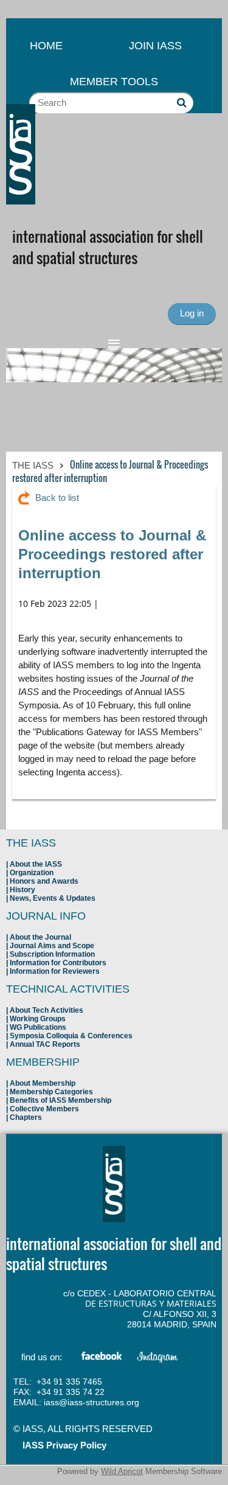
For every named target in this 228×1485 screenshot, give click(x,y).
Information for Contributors (58, 963)
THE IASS (33, 465)
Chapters (26, 1117)
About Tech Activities (46, 1010)
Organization (32, 872)
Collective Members (44, 1109)
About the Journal (40, 937)
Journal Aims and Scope (52, 946)
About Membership (42, 1083)
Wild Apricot (122, 1471)
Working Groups (38, 1019)
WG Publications (38, 1027)
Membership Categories (51, 1092)
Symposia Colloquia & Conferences (71, 1036)
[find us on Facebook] (102, 1358)
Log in (192, 313)
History (22, 890)
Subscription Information (52, 954)
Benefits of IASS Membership (60, 1100)
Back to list (57, 497)
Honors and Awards (44, 881)
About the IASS (36, 864)
